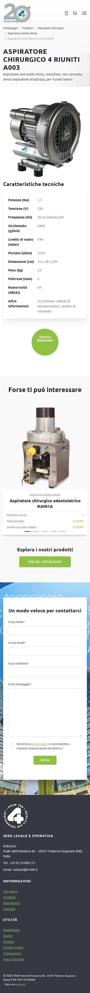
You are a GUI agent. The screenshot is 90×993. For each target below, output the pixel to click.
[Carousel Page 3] (45, 531)
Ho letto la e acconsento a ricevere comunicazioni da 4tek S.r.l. (43, 746)
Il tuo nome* (16, 622)
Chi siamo (10, 891)
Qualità (8, 942)
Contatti (9, 909)
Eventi (8, 936)
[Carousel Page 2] (36, 531)
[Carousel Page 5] (62, 531)
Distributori (11, 903)
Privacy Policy (13, 947)
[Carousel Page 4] (54, 531)
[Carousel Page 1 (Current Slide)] (27, 531)
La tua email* (17, 642)
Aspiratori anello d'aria (22, 33)
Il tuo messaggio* (19, 684)
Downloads (11, 930)
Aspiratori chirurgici (51, 28)
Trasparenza (12, 953)
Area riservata (13, 959)
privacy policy (40, 744)
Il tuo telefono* (18, 663)
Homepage (10, 28)
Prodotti (27, 28)
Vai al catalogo (45, 562)
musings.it (20, 984)
